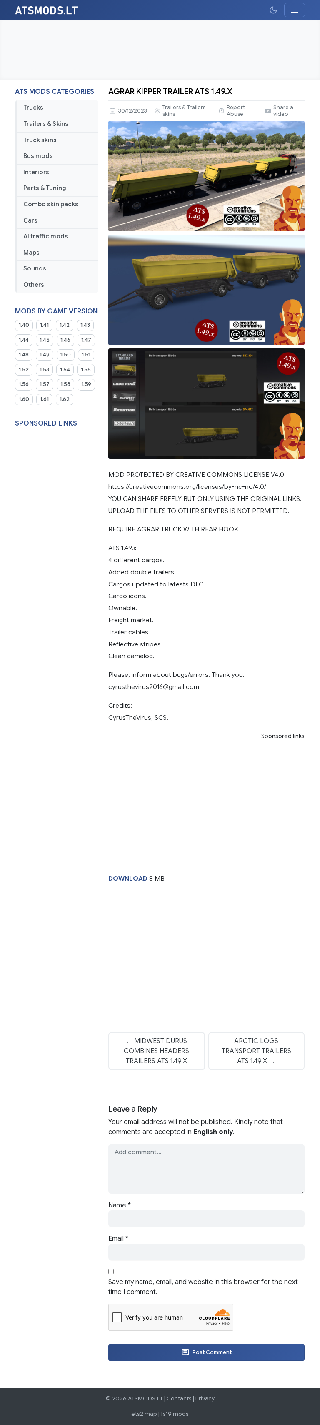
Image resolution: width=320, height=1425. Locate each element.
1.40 (24, 325)
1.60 (24, 399)
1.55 (86, 369)
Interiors (36, 172)
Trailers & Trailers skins (183, 111)
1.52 (24, 369)
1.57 (45, 384)
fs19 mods (175, 1413)
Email (118, 1239)
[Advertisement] (160, 50)
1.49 (45, 354)
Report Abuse (236, 111)
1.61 (44, 399)
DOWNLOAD (128, 878)
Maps (31, 252)
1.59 (86, 384)
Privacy (205, 1398)
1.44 (24, 340)
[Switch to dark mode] (273, 10)
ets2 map (144, 1413)
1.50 (65, 354)
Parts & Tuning (44, 188)
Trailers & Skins (45, 124)
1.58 (65, 384)
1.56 (24, 384)
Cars (30, 220)
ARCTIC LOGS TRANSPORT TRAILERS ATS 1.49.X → (256, 1051)
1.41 (44, 325)
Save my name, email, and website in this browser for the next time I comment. (203, 1287)
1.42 (65, 325)
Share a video (283, 111)
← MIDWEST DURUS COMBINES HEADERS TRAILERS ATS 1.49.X (156, 1051)
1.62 (65, 399)
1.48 (24, 354)
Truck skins (40, 140)
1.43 (85, 325)
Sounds (34, 268)
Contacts (179, 1398)
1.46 (65, 340)
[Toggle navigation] (294, 10)
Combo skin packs (50, 204)
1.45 (45, 340)
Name (119, 1205)
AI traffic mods (45, 236)
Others (33, 284)
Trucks (33, 107)
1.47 (86, 340)
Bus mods (38, 156)
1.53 (44, 369)
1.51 (86, 354)
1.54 (65, 369)
